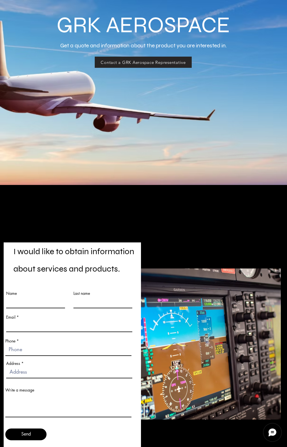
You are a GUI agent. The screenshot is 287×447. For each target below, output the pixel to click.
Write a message (19, 390)
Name (11, 293)
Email (10, 317)
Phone (10, 341)
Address (13, 363)
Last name (81, 293)
